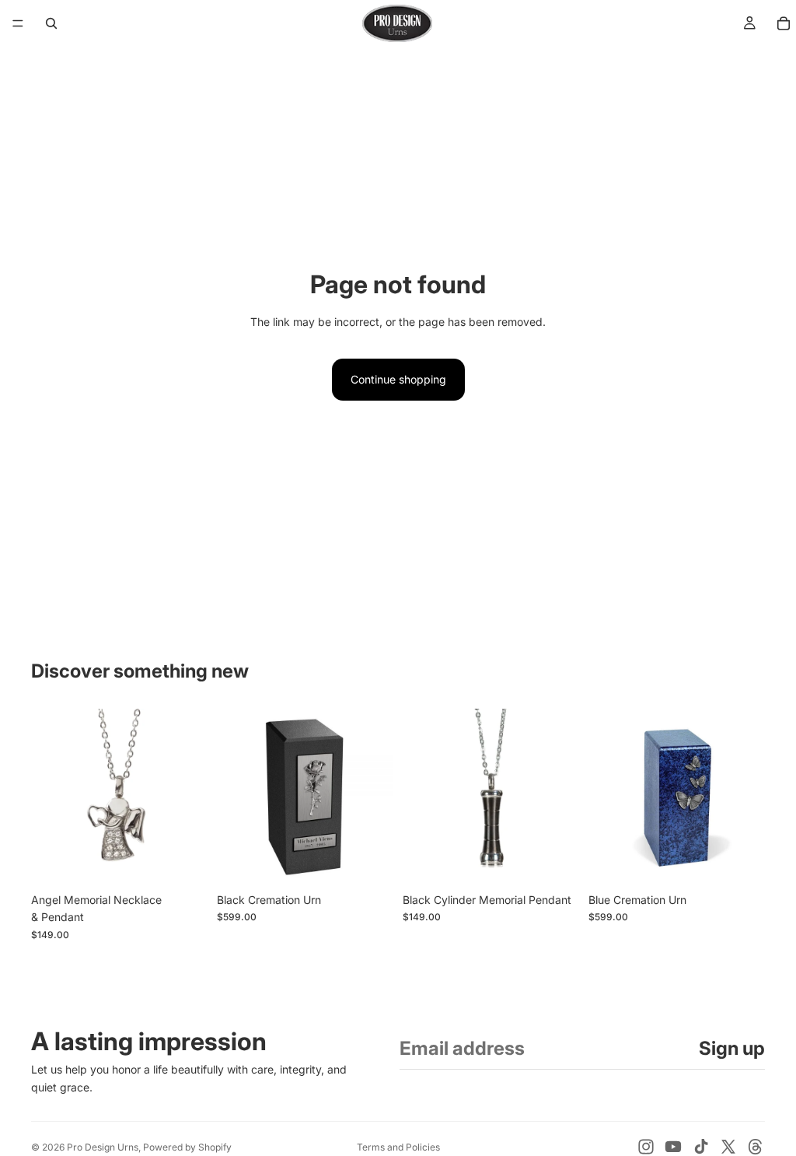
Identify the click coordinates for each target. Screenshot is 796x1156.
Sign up (732, 1048)
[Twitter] (728, 1146)
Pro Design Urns (102, 1147)
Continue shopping (398, 379)
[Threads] (755, 1146)
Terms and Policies (398, 1147)
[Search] (51, 23)
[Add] (183, 861)
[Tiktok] (701, 1146)
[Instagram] (646, 1146)
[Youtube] (673, 1146)
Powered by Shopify (187, 1147)
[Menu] (18, 23)
